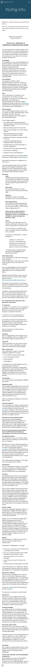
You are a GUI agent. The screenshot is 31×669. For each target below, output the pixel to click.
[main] (15, 9)
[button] (2, 2)
